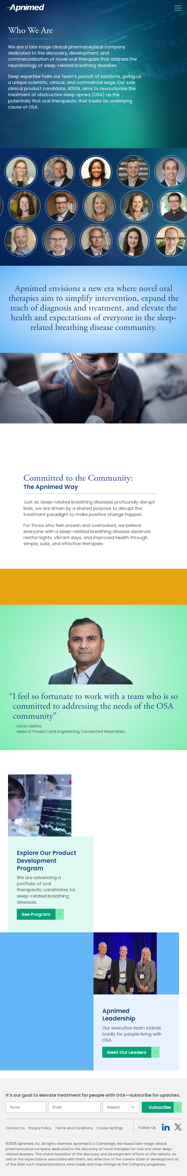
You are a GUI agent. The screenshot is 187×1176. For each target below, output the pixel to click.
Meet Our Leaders (126, 1052)
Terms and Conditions (74, 1128)
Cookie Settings (109, 1128)
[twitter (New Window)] (178, 1128)
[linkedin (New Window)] (165, 1128)
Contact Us (15, 1128)
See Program (36, 914)
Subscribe (160, 1107)
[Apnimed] (25, 8)
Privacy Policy (39, 1128)
